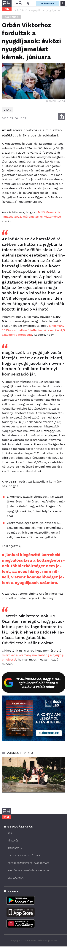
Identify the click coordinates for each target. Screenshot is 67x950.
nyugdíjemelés (54, 10)
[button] (62, 10)
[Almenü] (19, 3)
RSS (9, 833)
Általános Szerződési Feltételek (28, 870)
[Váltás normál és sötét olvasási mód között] (28, 3)
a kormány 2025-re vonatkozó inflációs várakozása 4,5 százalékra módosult (33, 330)
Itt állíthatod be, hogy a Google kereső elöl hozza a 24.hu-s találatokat (38, 683)
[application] (33, 774)
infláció (22, 10)
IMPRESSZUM (14, 848)
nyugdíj (36, 10)
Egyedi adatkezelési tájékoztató (28, 863)
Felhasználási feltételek (23, 855)
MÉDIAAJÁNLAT (16, 878)
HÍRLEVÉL (12, 840)
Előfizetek (47, 3)
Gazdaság (11, 17)
